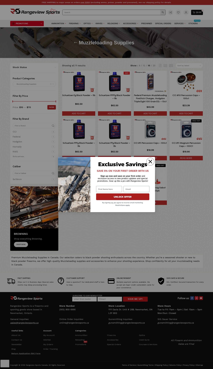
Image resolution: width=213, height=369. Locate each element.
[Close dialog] (150, 161)
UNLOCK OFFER (123, 197)
